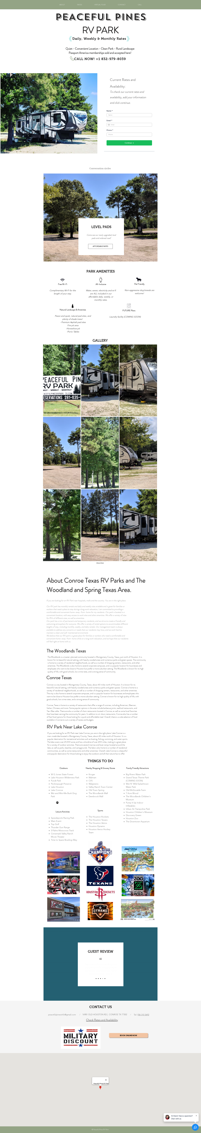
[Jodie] (100, 978)
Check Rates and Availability (102, 1020)
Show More (100, 563)
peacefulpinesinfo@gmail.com (62, 1014)
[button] (62, 380)
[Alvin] (102, 978)
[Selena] (98, 978)
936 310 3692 (143, 1014)
